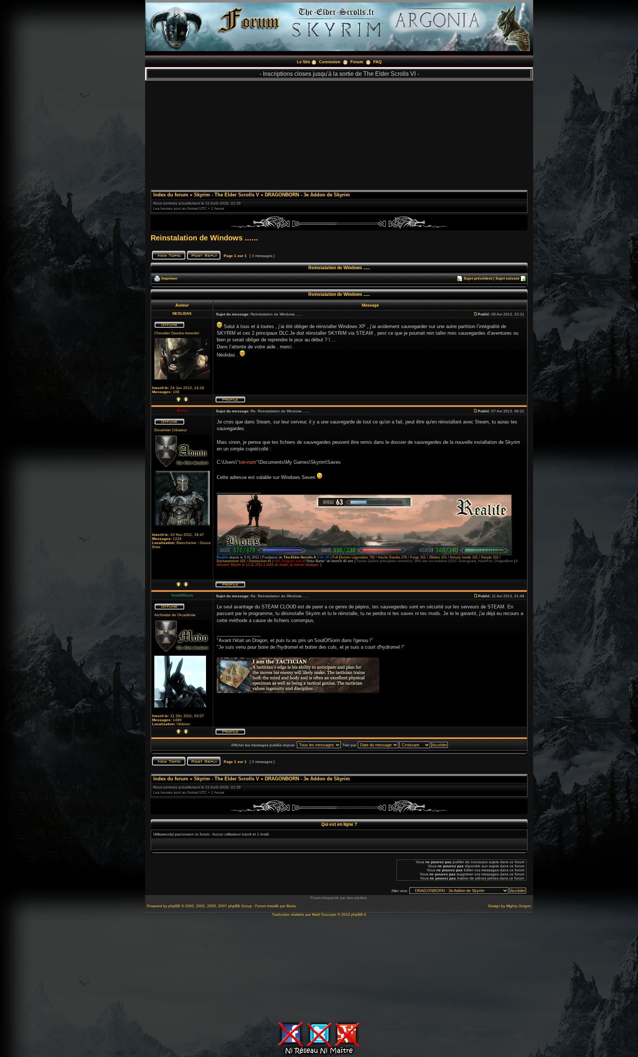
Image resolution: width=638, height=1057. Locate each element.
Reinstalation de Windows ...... (204, 238)
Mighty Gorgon (518, 906)
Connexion (329, 62)
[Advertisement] (339, 132)
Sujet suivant (507, 278)
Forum (356, 62)
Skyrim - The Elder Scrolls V (226, 194)
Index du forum (170, 194)
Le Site (303, 62)
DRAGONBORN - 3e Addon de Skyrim (307, 194)
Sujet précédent (478, 278)
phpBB (174, 906)
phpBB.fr (358, 914)
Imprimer (169, 278)
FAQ (377, 62)
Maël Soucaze (324, 914)
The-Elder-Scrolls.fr (300, 557)
